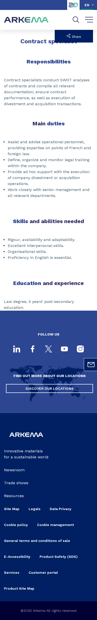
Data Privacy (60, 509)
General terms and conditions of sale (37, 541)
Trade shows (16, 482)
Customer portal (43, 572)
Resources (14, 495)
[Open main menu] (89, 20)
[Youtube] (64, 349)
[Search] (76, 20)
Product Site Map (19, 588)
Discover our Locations (50, 388)
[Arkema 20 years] (73, 8)
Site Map (11, 509)
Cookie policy (16, 525)
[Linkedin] (17, 349)
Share (76, 37)
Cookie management (55, 525)
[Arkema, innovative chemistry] (26, 440)
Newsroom (14, 470)
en (87, 5)
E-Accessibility (17, 557)
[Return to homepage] (26, 20)
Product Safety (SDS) (59, 557)
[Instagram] (80, 349)
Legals (35, 509)
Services (11, 572)
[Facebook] (33, 349)
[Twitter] (48, 349)
